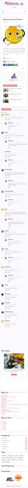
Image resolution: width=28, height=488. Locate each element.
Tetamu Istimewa (9, 311)
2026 (4, 421)
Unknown (7, 114)
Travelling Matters (14, 446)
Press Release (20, 457)
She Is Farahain (8, 169)
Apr (3, 424)
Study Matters (14, 444)
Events (17, 455)
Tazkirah (13, 459)
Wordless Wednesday (6, 461)
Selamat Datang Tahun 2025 (15, 99)
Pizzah (6, 284)
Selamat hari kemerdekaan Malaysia (9, 397)
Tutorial (21, 459)
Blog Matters (14, 438)
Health (7, 17)
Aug (4, 422)
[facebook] (12, 7)
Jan (3, 428)
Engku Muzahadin (9, 191)
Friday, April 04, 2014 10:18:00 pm (14, 124)
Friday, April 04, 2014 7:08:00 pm (10, 133)
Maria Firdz (7, 293)
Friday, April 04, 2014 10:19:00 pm (14, 161)
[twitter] (15, 7)
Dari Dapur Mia (11, 455)
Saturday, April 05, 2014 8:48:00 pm (11, 313)
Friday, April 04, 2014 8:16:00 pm (10, 232)
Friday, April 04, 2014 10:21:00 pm (14, 220)
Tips (17, 459)
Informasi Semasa (9, 457)
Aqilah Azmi (8, 266)
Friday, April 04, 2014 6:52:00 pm (10, 115)
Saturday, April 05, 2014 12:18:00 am (11, 295)
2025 (4, 423)
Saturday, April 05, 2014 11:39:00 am (11, 304)
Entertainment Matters (14, 440)
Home (4, 17)
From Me (8, 61)
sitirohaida (7, 302)
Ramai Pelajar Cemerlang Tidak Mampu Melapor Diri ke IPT (14, 404)
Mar (4, 426)
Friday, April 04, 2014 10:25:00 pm (14, 240)
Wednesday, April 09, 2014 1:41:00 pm (11, 322)
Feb (3, 427)
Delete (9, 119)
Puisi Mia (4, 459)
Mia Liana (6, 22)
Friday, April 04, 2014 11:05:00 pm (10, 286)
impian (6, 249)
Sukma (6, 132)
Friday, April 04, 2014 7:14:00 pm (10, 170)
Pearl (15, 457)
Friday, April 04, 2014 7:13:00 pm (10, 152)
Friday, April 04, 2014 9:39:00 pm (10, 250)
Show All (3, 414)
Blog (21, 486)
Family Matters (14, 442)
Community (4, 455)
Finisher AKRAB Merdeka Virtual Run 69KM (10, 408)
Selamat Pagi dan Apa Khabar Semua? (15, 89)
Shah (6, 209)
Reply (6, 119)
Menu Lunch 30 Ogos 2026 (6, 400)
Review (8, 459)
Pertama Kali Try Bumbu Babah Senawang (10, 411)
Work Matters (14, 448)
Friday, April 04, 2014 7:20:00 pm (10, 210)
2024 (4, 429)
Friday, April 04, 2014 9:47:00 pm (10, 268)
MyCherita (7, 320)
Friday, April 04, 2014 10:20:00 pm (14, 181)
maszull (6, 230)
